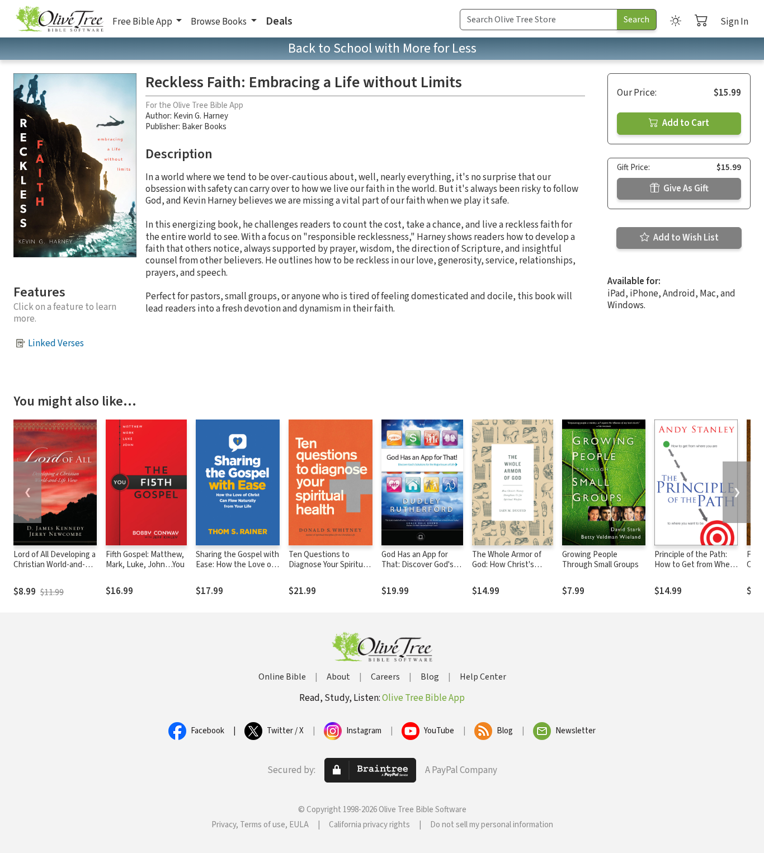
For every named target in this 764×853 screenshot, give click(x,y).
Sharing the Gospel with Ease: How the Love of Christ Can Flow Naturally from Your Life (237, 570)
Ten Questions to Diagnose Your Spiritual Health (329, 565)
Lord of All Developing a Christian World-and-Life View (54, 565)
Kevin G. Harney (200, 116)
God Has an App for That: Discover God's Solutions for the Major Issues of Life (421, 570)
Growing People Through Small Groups (600, 560)
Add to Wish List (685, 237)
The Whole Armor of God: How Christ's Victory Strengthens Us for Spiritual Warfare (512, 570)
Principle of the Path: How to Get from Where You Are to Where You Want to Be (695, 570)
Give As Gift (685, 188)
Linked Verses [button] (56, 343)
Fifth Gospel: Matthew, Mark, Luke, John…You (145, 560)
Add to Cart (685, 123)
